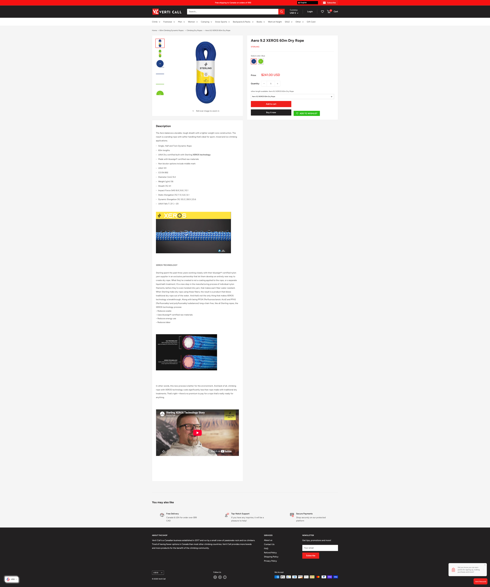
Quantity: (255, 83)
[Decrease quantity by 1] (264, 83)
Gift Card (311, 22)
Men (180, 22)
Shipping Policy (271, 556)
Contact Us (269, 544)
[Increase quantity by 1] (277, 83)
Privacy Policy (270, 561)
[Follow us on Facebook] (215, 577)
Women (191, 22)
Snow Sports (221, 22)
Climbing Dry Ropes (195, 30)
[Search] (281, 11)
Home (154, 30)
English (303, 3)
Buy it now (271, 112)
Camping (205, 22)
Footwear (167, 22)
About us (268, 540)
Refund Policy (270, 552)
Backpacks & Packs (242, 22)
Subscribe (331, 3)
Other (298, 22)
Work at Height (275, 22)
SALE (287, 22)
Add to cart (271, 104)
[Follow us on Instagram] (220, 577)
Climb (154, 22)
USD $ (155, 573)
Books (259, 22)
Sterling (255, 47)
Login (310, 11)
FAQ (266, 548)
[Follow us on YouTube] (225, 577)
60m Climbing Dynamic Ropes (172, 30)
